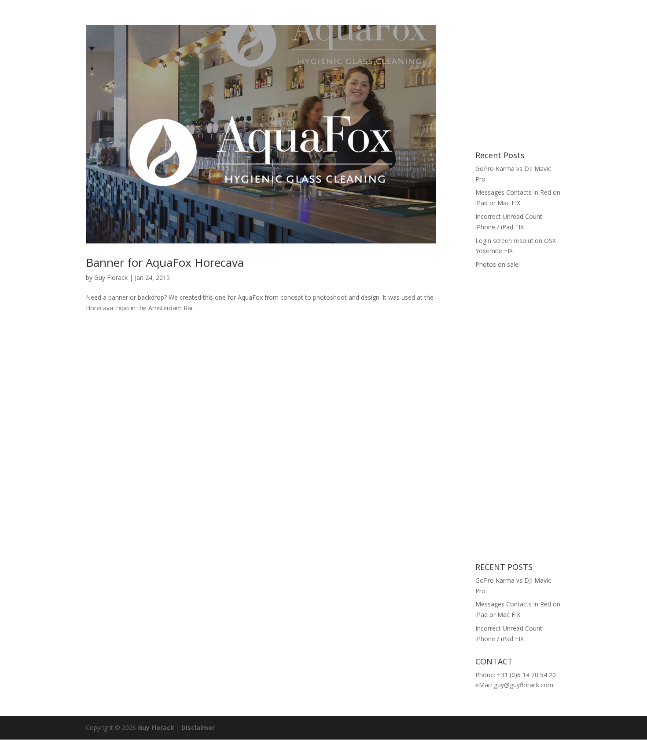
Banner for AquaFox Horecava (165, 262)
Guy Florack (111, 277)
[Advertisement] (541, 80)
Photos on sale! (497, 264)
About (623, 18)
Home (554, 18)
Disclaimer (198, 727)
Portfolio (589, 18)
